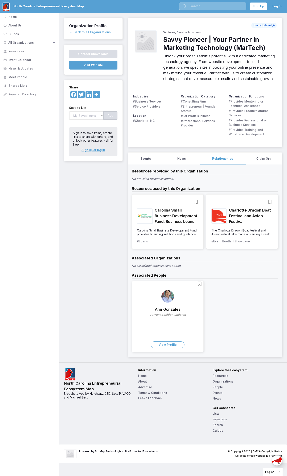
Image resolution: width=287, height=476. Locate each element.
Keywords (220, 419)
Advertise (145, 387)
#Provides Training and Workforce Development (246, 132)
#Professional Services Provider (198, 123)
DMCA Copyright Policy (267, 451)
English (269, 471)
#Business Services (147, 101)
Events (217, 392)
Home (10, 16)
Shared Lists (15, 85)
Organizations (223, 381)
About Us (12, 25)
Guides (11, 34)
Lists (216, 413)
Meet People (15, 77)
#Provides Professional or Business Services (248, 122)
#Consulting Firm (193, 101)
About (142, 381)
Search (218, 425)
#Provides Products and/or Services (249, 113)
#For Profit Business (195, 116)
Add (110, 115)
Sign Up (258, 6)
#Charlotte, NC (144, 120)
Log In (277, 6)
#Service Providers (147, 106)
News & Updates (18, 68)
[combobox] (273, 472)
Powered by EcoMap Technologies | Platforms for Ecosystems (118, 451)
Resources (13, 51)
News (217, 398)
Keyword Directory (19, 94)
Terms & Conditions (152, 392)
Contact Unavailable (93, 54)
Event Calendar (17, 60)
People (218, 387)
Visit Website (93, 65)
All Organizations (18, 42)
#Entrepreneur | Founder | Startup (200, 109)
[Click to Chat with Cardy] (277, 460)
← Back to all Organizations (90, 32)
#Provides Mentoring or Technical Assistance (246, 104)
